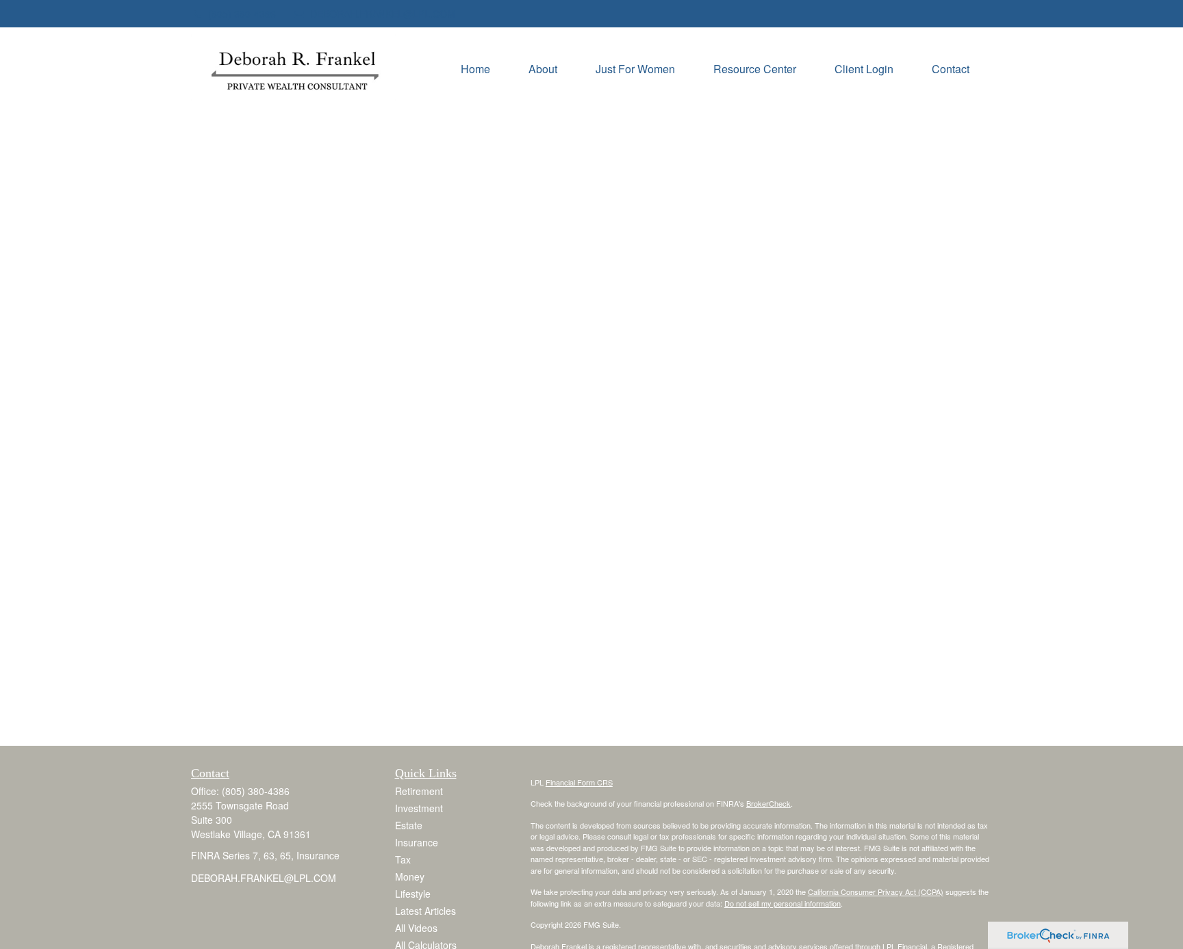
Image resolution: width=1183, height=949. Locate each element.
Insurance (416, 842)
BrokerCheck (768, 803)
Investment (419, 808)
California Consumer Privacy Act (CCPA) (875, 891)
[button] (475, 67)
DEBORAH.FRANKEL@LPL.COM (382, 14)
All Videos (416, 928)
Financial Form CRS (579, 782)
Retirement (419, 791)
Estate (408, 825)
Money (409, 876)
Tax (403, 859)
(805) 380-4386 (242, 14)
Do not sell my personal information (782, 903)
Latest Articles (425, 911)
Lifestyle (413, 893)
